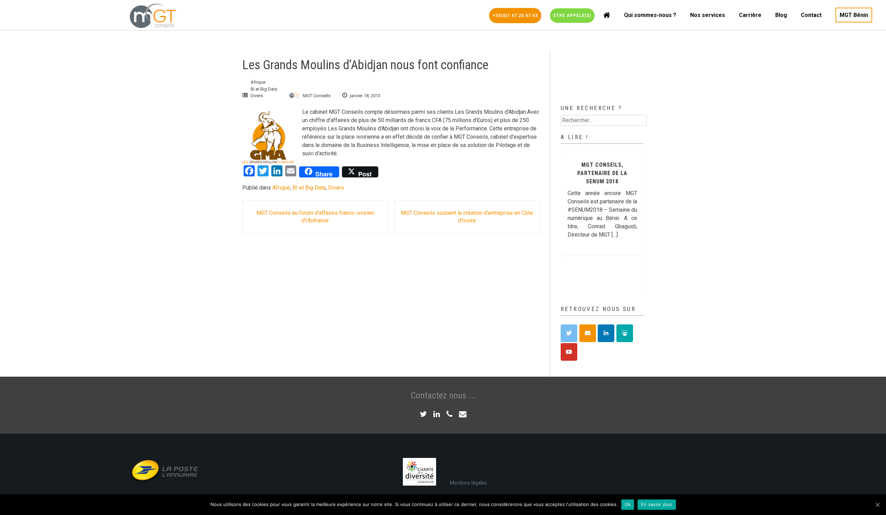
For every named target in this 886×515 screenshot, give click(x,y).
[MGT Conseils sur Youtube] (569, 352)
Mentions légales (468, 483)
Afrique (258, 82)
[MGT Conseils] (152, 15)
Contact (811, 15)
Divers (257, 95)
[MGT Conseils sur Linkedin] (606, 333)
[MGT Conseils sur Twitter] (569, 333)
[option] (621, 222)
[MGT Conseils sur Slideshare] (624, 333)
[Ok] (877, 504)
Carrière (750, 15)
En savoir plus (656, 504)
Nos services (707, 15)
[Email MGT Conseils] (587, 333)
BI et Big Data (264, 89)
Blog (781, 15)
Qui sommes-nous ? (650, 15)
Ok (628, 504)
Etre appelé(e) (572, 15)
